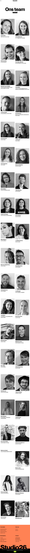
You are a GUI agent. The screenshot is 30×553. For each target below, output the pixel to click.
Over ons (16, 529)
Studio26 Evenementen (3, 529)
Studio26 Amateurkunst (3, 531)
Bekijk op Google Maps (3, 541)
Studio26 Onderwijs (3, 530)
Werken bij (16, 530)
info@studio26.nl (17, 537)
